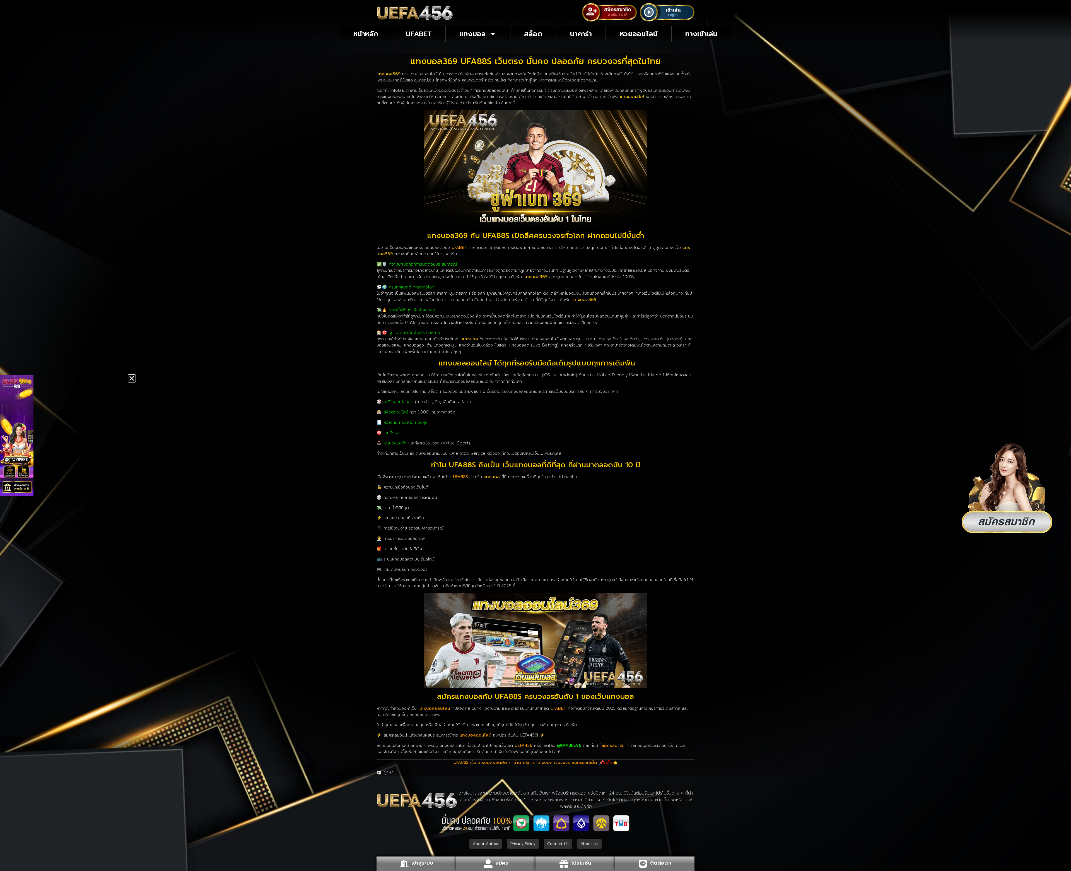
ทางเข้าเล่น (701, 33)
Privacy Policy (523, 844)
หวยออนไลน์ (639, 33)
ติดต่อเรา (660, 863)
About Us (589, 844)
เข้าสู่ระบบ (422, 863)
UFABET (418, 33)
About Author (486, 844)
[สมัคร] (488, 863)
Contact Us (558, 844)
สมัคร (501, 863)
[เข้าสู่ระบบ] (404, 863)
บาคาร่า (581, 33)
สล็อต (533, 33)
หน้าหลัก (365, 33)
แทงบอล (472, 33)
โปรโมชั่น (581, 863)
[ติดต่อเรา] (642, 863)
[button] (132, 378)
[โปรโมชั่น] (563, 863)
